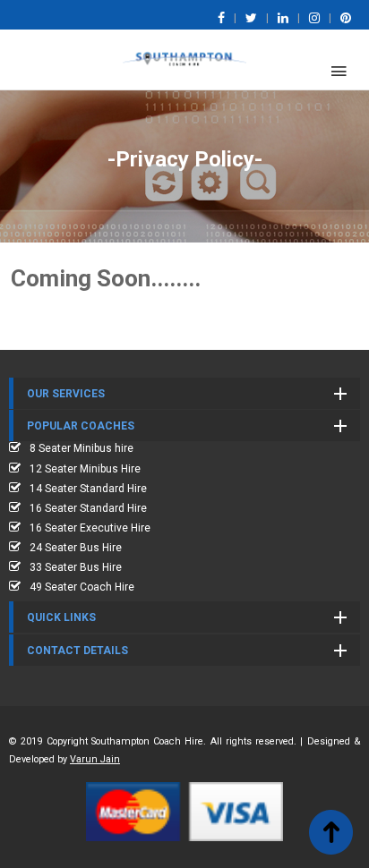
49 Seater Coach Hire (82, 587)
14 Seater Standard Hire (88, 488)
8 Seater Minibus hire (81, 448)
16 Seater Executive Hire (90, 528)
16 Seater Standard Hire (88, 508)
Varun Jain (95, 759)
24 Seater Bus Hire (76, 547)
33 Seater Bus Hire (76, 567)
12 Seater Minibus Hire (85, 469)
